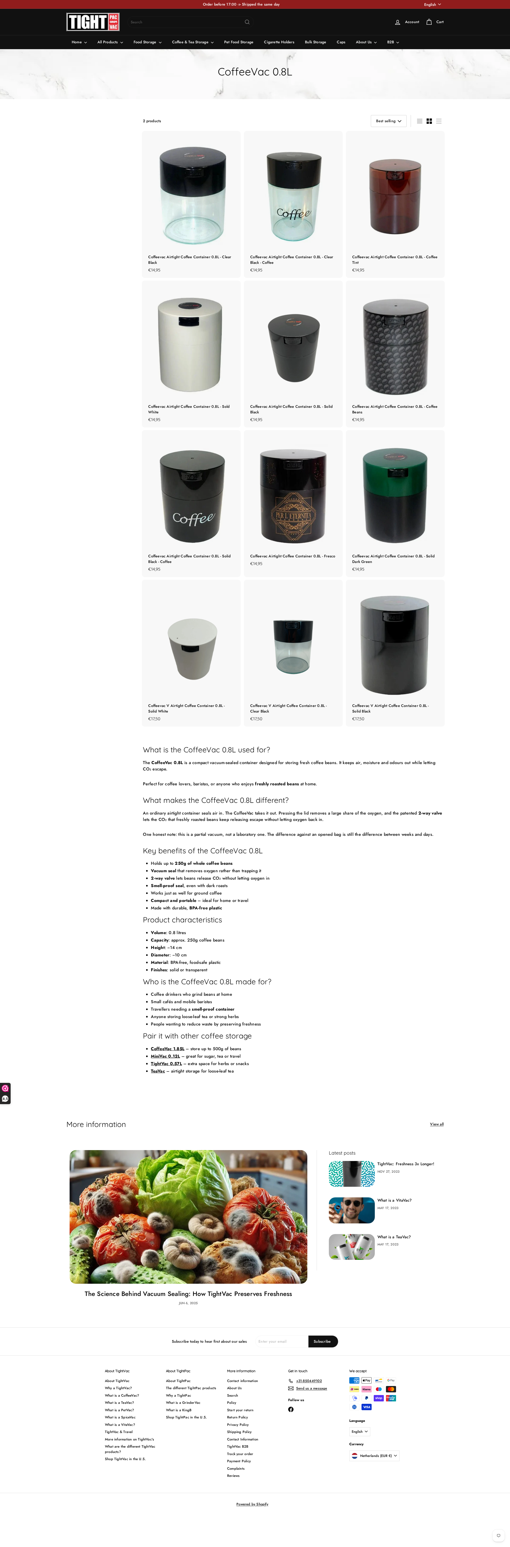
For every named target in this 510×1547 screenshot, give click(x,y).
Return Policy (237, 1417)
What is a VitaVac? (394, 1200)
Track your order (240, 1453)
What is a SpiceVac (120, 1417)
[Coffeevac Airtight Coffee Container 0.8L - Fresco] (293, 500)
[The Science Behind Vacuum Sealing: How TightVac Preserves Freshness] (188, 1217)
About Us (364, 42)
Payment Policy (239, 1461)
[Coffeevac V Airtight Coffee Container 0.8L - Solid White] (191, 653)
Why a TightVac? (118, 1388)
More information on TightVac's (129, 1439)
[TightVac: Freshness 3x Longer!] (352, 1174)
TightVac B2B (238, 1446)
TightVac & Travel (119, 1431)
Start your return (240, 1410)
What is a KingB (179, 1410)
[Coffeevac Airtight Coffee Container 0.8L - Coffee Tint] (395, 204)
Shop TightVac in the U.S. (125, 1458)
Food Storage (146, 42)
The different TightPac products (191, 1388)
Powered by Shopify (252, 1504)
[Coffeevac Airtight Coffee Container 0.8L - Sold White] (191, 354)
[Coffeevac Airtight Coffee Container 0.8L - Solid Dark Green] (395, 503)
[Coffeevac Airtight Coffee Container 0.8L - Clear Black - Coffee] (293, 204)
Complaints (236, 1468)
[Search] (247, 22)
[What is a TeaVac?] (352, 1247)
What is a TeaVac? (394, 1237)
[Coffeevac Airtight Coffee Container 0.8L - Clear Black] (191, 204)
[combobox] (191, 22)
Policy (231, 1402)
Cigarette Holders (279, 42)
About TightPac (178, 1380)
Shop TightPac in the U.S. (186, 1417)
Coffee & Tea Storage (191, 42)
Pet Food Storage (238, 42)
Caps (341, 42)
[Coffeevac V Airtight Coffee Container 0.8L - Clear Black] (293, 653)
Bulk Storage (315, 42)
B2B (391, 42)
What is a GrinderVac (183, 1402)
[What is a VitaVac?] (352, 1210)
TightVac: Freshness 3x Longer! (405, 1164)
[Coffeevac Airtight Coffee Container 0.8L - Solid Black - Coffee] (191, 503)
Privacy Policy (238, 1424)
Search (232, 1395)
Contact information (242, 1380)
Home (77, 42)
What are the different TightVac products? (130, 1449)
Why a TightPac (178, 1395)
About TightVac (117, 1380)
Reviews (233, 1475)
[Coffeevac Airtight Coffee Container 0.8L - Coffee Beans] (395, 354)
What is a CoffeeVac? (122, 1395)
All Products (108, 42)
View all (437, 1124)
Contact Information (242, 1439)
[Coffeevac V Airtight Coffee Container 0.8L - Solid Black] (395, 653)
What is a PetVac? (119, 1410)
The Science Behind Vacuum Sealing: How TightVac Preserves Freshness (188, 1293)
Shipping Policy (239, 1431)
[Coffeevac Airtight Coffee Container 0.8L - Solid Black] (293, 354)
